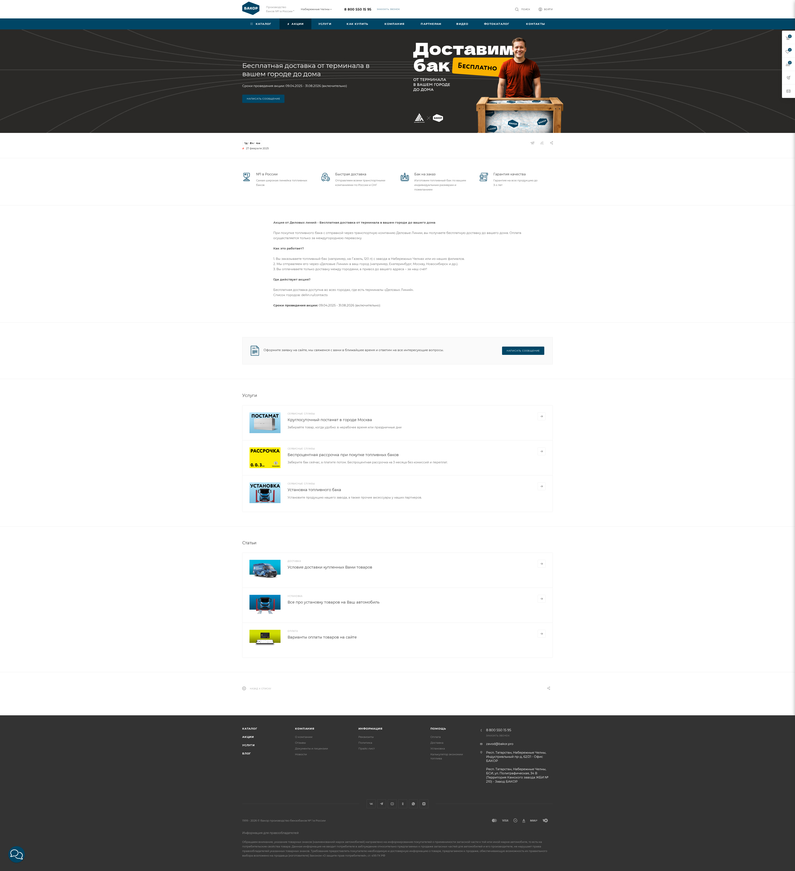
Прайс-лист (366, 748)
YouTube (392, 803)
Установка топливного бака (314, 490)
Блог (246, 753)
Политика (365, 742)
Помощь (438, 728)
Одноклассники (402, 803)
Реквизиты (366, 736)
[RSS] (542, 143)
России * (288, 11)
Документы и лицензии (311, 748)
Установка (437, 748)
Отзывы (300, 742)
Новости (301, 754)
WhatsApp (413, 803)
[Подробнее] (542, 416)
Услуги (248, 745)
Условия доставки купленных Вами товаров (330, 567)
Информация (370, 728)
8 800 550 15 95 (357, 9)
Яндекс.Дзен (423, 803)
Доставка (436, 742)
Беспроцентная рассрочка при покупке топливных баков (343, 455)
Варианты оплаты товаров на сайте (322, 637)
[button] (16, 854)
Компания (304, 728)
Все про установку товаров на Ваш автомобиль (333, 602)
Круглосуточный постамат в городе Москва (330, 420)
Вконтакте (371, 803)
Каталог (249, 728)
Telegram (381, 803)
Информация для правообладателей (270, 833)
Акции (248, 736)
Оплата (435, 736)
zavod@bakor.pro (499, 744)
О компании (303, 736)
